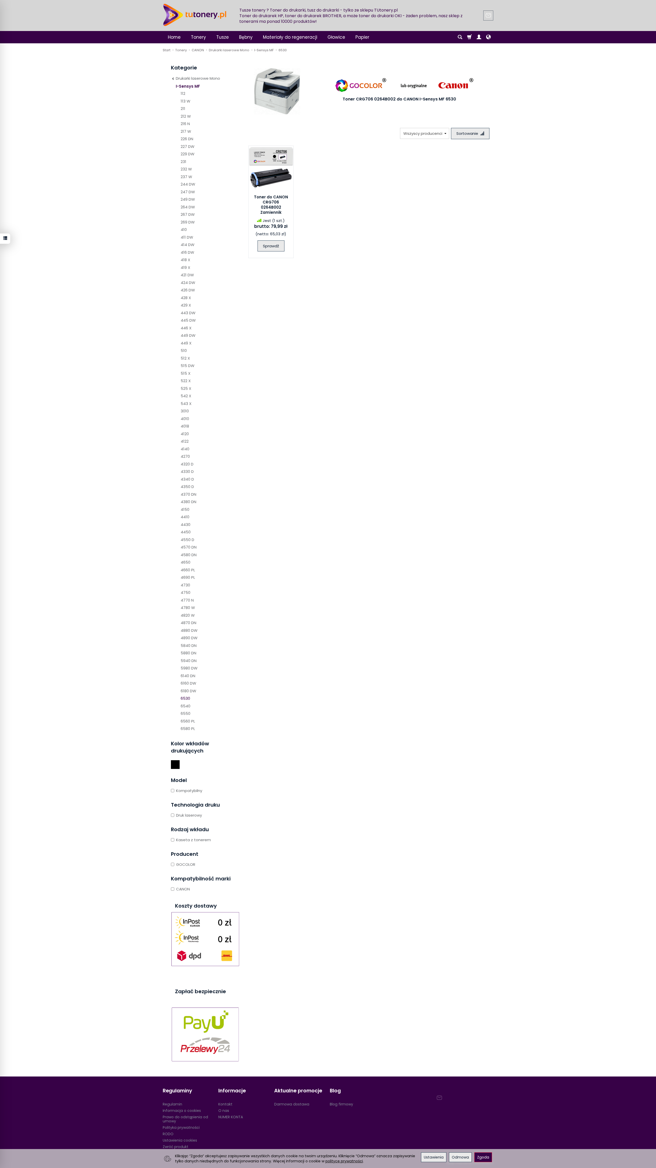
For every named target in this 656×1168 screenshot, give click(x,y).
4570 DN (189, 547)
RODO (168, 1133)
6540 (185, 706)
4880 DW (189, 630)
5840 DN (189, 645)
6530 (185, 698)
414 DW (187, 244)
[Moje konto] (479, 37)
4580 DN (189, 554)
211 (183, 108)
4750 (185, 592)
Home (174, 37)
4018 (185, 426)
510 (184, 350)
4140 (185, 449)
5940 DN (189, 660)
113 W (185, 101)
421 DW (187, 275)
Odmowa (460, 1157)
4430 (185, 524)
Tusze (222, 37)
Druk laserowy (189, 815)
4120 (185, 433)
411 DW (187, 237)
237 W (186, 176)
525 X (186, 388)
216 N (185, 123)
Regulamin (172, 1104)
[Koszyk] (469, 37)
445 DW (188, 320)
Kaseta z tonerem (193, 839)
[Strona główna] (195, 15)
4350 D (187, 486)
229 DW (187, 154)
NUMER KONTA (230, 1117)
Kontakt (225, 1104)
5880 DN (188, 653)
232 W (186, 169)
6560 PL (188, 721)
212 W (186, 116)
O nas (223, 1110)
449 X (186, 343)
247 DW (188, 192)
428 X (186, 297)
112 (183, 93)
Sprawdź (271, 246)
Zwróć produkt (175, 1146)
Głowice (336, 37)
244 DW (188, 184)
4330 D (187, 471)
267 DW (188, 214)
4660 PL (188, 570)
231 (183, 161)
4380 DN (188, 501)
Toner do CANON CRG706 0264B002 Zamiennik (271, 204)
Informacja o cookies (182, 1110)
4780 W (188, 607)
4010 (185, 418)
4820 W (188, 615)
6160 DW (188, 683)
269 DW (188, 222)
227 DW (187, 146)
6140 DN (188, 675)
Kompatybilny (189, 790)
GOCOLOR (185, 864)
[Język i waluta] (488, 37)
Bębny (246, 37)
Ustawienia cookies (180, 1140)
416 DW (187, 252)
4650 (185, 562)
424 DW (188, 282)
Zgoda (483, 1157)
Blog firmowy (341, 1104)
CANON (183, 889)
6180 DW (188, 691)
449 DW (188, 335)
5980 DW (189, 668)
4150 (185, 509)
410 (184, 229)
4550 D (187, 539)
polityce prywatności (344, 1161)
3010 (185, 411)
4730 (185, 585)
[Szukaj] (460, 37)
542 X (186, 396)
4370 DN (188, 494)
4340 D (187, 479)
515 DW (187, 365)
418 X (185, 259)
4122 (185, 441)
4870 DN (188, 622)
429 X (186, 305)
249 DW (188, 199)
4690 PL (188, 577)
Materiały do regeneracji (290, 37)
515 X (185, 373)
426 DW (188, 290)
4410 (185, 517)
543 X (186, 403)
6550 (185, 713)
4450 (186, 532)
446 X (186, 328)
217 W (186, 131)
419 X (185, 267)
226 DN (187, 138)
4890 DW (189, 638)
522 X (186, 380)
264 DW (188, 207)
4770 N (187, 600)
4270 (185, 456)
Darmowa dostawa (291, 1104)
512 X (185, 358)
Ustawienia (434, 1157)
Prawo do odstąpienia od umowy (185, 1119)
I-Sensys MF (188, 86)
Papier (362, 37)
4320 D (187, 464)
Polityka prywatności (181, 1127)
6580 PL (188, 728)
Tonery (198, 37)
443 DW (188, 313)
